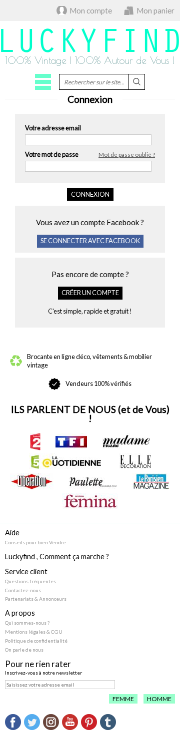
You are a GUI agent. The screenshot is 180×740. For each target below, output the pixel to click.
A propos (20, 613)
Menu (43, 82)
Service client (26, 571)
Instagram (51, 722)
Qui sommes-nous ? (27, 623)
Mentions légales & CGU (33, 632)
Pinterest (89, 722)
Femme (123, 699)
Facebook (13, 722)
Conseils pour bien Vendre (35, 542)
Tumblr (108, 722)
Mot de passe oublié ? (126, 154)
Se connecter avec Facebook (90, 241)
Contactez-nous (23, 590)
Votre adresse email (53, 128)
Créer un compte (90, 293)
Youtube (70, 722)
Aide (12, 532)
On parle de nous (24, 650)
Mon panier (155, 10)
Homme (159, 699)
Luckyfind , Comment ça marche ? (57, 556)
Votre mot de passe (90, 154)
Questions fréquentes (30, 581)
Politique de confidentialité (36, 641)
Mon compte (91, 10)
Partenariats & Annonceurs (35, 599)
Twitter (32, 722)
